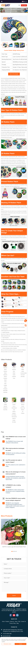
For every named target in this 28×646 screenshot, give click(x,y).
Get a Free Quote (14, 74)
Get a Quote (24, 5)
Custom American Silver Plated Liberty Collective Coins (14, 373)
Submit (14, 595)
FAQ (19, 621)
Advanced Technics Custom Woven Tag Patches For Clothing (23, 408)
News (16, 621)
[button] (13, 551)
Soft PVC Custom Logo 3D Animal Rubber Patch (14, 546)
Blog (18, 623)
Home (5, 11)
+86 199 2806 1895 (7, 633)
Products (8, 11)
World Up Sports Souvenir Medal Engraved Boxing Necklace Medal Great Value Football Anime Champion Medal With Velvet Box (5, 380)
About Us (12, 621)
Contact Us (23, 621)
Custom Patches (14, 11)
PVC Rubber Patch (22, 11)
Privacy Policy (13, 623)
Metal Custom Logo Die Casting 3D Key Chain (5, 406)
